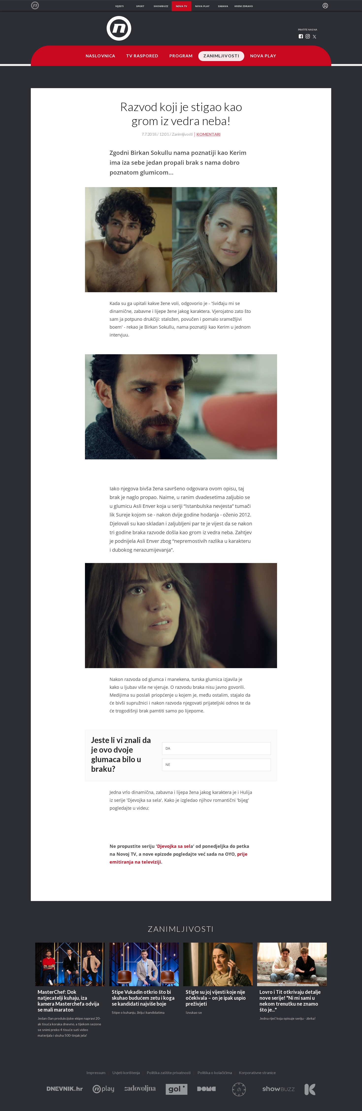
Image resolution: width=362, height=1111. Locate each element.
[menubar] (325, 6)
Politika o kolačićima (214, 1073)
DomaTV (206, 1089)
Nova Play (263, 56)
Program (181, 56)
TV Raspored (142, 56)
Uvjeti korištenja (126, 1073)
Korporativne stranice (257, 1073)
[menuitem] (325, 6)
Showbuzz (279, 1089)
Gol (176, 1089)
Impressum (95, 1073)
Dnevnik (65, 1089)
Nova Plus (103, 1089)
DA (167, 748)
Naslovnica (100, 56)
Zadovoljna (140, 1089)
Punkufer (239, 1089)
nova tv (181, 6)
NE (167, 764)
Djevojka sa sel (173, 846)
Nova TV (37, 5)
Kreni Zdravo (309, 1089)
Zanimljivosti (221, 56)
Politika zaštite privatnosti (169, 1073)
